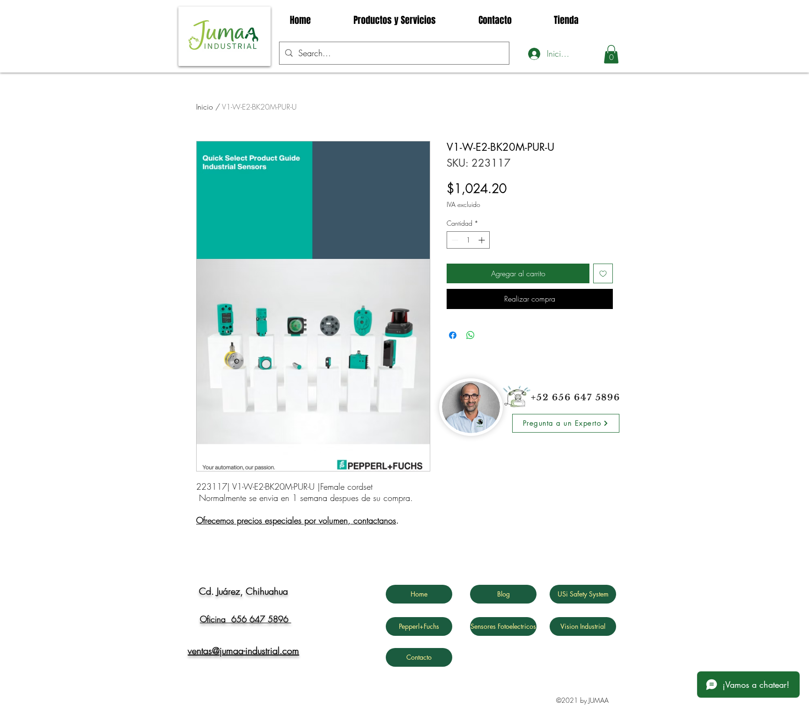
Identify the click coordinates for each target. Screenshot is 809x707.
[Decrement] (454, 240)
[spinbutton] (468, 240)
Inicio (204, 107)
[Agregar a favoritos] (603, 273)
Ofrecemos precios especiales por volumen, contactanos (296, 520)
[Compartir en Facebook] (452, 335)
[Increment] (482, 240)
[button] (611, 54)
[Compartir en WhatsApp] (470, 335)
